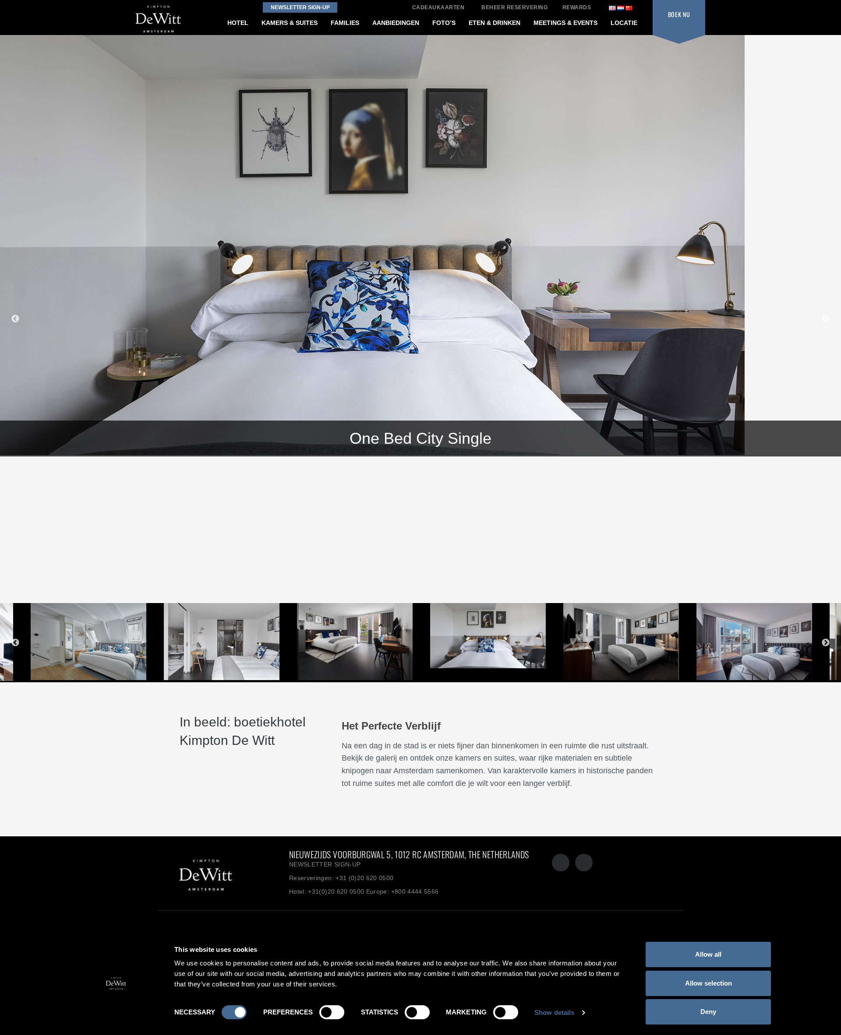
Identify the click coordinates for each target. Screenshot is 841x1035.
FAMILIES (345, 22)
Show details (554, 1012)
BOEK (679, 14)
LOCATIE (624, 22)
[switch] (331, 1012)
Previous (15, 319)
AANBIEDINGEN (395, 22)
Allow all (708, 954)
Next (825, 319)
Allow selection (708, 983)
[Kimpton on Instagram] (584, 862)
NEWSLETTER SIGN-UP (324, 864)
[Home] (223, 873)
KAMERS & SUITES (289, 22)
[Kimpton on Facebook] (560, 862)
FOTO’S (444, 22)
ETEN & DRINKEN (494, 22)
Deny (708, 1011)
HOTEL (237, 22)
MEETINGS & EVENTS (565, 22)
